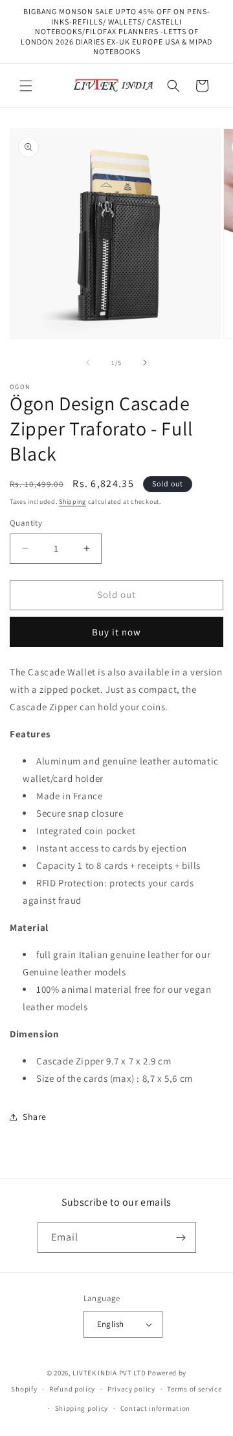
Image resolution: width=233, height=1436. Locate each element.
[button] (26, 86)
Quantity (26, 522)
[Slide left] (88, 362)
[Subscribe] (181, 1237)
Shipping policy (82, 1408)
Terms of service (194, 1388)
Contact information (155, 1408)
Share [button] (35, 1116)
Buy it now (116, 632)
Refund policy (72, 1388)
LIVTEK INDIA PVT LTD (109, 1372)
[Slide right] (145, 362)
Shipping (72, 501)
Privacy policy (131, 1388)
